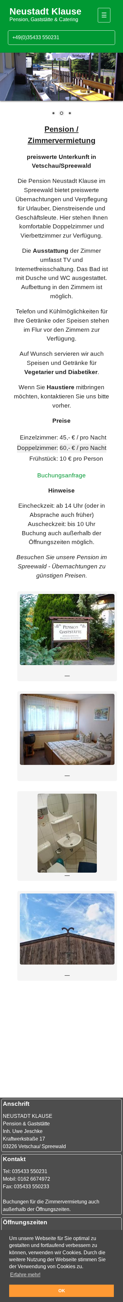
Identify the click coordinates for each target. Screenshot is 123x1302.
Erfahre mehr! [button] (25, 1274)
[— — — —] (67, 663)
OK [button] (61, 1290)
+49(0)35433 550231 (35, 37)
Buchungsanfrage (61, 475)
